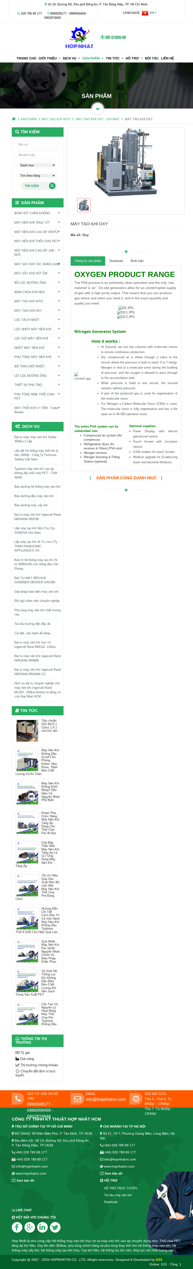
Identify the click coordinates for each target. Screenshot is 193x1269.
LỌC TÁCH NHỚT (26, 320)
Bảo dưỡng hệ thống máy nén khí (37, 486)
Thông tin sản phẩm (87, 261)
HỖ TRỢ (133, 58)
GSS (159, 1259)
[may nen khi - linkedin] (42, 1227)
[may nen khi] (96, 38)
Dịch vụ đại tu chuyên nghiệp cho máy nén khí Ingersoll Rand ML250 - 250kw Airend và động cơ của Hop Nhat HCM (37, 689)
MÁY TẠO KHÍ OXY (28, 310)
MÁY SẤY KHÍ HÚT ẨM (30, 273)
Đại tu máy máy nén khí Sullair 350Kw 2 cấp (35, 439)
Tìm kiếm (32, 186)
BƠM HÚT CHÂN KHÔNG (32, 213)
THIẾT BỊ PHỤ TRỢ (28, 385)
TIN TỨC (113, 58)
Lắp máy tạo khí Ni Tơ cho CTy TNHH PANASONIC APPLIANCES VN (35, 546)
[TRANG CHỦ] (14, 119)
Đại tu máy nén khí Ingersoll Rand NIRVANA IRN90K (37, 658)
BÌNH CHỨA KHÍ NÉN (29, 292)
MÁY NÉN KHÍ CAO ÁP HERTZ (36, 232)
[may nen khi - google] (29, 1227)
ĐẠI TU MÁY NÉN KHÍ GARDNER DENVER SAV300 (34, 580)
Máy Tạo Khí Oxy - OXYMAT (97, 119)
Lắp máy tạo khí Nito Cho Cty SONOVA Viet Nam (34, 530)
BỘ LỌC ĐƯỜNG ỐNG (30, 282)
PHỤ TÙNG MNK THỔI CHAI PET (34, 397)
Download (116, 261)
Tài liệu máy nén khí (118, 1195)
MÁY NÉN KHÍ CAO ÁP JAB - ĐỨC (35, 253)
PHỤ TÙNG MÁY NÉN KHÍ (32, 357)
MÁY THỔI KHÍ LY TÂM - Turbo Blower (36, 410)
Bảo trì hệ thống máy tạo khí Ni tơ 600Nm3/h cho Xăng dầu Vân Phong (36, 564)
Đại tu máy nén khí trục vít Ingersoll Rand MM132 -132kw (35, 645)
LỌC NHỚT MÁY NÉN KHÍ (32, 329)
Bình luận (137, 261)
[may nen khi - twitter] (55, 1227)
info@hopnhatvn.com (106, 1099)
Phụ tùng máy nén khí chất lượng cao (37, 612)
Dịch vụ (70, 58)
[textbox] (38, 155)
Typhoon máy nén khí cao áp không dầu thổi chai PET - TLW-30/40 (36, 473)
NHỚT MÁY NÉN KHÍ (29, 348)
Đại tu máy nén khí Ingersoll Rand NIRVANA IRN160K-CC (37, 672)
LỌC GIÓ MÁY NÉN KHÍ (31, 338)
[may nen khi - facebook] (17, 1227)
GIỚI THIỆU (49, 58)
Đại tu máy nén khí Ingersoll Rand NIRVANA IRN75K (37, 517)
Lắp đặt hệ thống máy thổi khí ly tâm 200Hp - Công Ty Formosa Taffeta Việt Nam (36, 455)
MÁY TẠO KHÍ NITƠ (55, 119)
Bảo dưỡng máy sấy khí (31, 505)
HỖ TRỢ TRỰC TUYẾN (120, 1188)
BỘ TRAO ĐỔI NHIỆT (29, 366)
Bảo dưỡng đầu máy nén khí (34, 496)
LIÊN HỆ (167, 58)
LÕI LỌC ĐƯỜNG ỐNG (30, 376)
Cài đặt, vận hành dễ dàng (32, 633)
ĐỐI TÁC (152, 58)
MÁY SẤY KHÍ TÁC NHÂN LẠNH (37, 264)
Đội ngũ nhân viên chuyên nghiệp (37, 601)
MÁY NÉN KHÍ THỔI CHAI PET (36, 241)
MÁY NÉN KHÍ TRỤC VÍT (32, 222)
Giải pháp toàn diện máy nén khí (36, 591)
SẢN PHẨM (92, 58)
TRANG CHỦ (26, 58)
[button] (149, 13)
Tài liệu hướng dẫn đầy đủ (32, 624)
